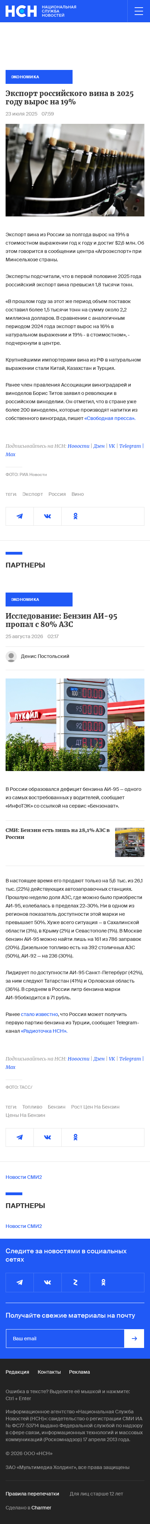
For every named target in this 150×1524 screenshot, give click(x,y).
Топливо (32, 1107)
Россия (57, 494)
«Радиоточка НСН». (44, 1031)
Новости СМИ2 (24, 1177)
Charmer (41, 1508)
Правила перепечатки (32, 1494)
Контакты (49, 1372)
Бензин (57, 1107)
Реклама (79, 1372)
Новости (78, 446)
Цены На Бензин (25, 1115)
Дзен (99, 446)
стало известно (39, 1014)
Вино (78, 494)
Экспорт (32, 494)
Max (10, 454)
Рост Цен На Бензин (95, 1107)
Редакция (17, 1372)
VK (112, 446)
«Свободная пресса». (109, 418)
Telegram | (131, 446)
